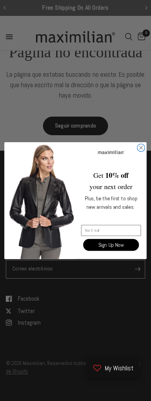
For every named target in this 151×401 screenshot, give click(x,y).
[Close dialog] (141, 147)
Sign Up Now (111, 244)
